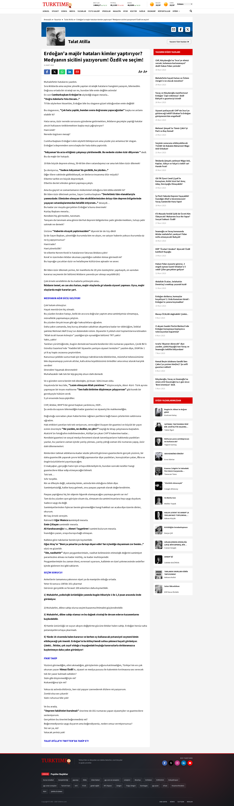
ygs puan (155, 786)
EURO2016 (160, 780)
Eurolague (143, 786)
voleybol (127, 780)
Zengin (118, 786)
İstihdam (148, 780)
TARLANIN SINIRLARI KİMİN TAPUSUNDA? (176, 572)
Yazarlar (57, 19)
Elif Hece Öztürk (171, 592)
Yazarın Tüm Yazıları (178, 41)
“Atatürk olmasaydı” (173, 483)
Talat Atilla (68, 19)
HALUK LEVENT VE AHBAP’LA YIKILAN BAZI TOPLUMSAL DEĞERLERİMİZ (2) (176, 514)
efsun (165, 786)
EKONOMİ (152, 11)
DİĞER (175, 11)
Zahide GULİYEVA (171, 562)
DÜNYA (64, 11)
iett (76, 786)
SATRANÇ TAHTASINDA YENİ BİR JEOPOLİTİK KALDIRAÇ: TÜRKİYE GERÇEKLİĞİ (176, 425)
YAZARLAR (82, 11)
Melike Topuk (170, 503)
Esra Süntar (169, 459)
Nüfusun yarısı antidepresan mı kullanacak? (176, 440)
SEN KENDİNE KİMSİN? (174, 453)
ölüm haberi (95, 780)
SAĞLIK (142, 11)
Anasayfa (47, 19)
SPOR (125, 11)
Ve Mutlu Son (170, 498)
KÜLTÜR (133, 11)
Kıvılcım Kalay (170, 415)
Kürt (44, 791)
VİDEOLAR (106, 11)
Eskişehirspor (173, 780)
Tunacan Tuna (170, 474)
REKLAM (190, 802)
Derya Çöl (168, 533)
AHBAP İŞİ (168, 556)
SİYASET (55, 11)
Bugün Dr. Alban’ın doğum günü (175, 410)
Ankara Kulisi (170, 577)
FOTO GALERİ (94, 11)
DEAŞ (85, 780)
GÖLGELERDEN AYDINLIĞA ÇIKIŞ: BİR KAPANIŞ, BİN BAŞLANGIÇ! (175, 543)
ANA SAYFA (163, 802)
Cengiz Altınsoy (171, 489)
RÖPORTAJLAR (164, 11)
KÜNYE (172, 802)
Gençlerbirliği (63, 780)
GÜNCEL (46, 11)
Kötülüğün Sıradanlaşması (176, 527)
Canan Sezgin (170, 548)
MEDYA (72, 11)
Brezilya (138, 780)
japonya (75, 780)
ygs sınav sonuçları (50, 786)
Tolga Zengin (131, 786)
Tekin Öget (169, 430)
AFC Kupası (108, 786)
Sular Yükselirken (172, 586)
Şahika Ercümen (56, 791)
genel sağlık (95, 786)
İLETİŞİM (181, 802)
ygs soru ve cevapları (111, 780)
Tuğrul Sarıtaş (170, 444)
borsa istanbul (48, 780)
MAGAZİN (117, 11)
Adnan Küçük (170, 518)
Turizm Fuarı (65, 786)
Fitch (84, 786)
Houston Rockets (178, 786)
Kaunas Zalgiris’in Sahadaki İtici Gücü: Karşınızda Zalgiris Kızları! (176, 469)
